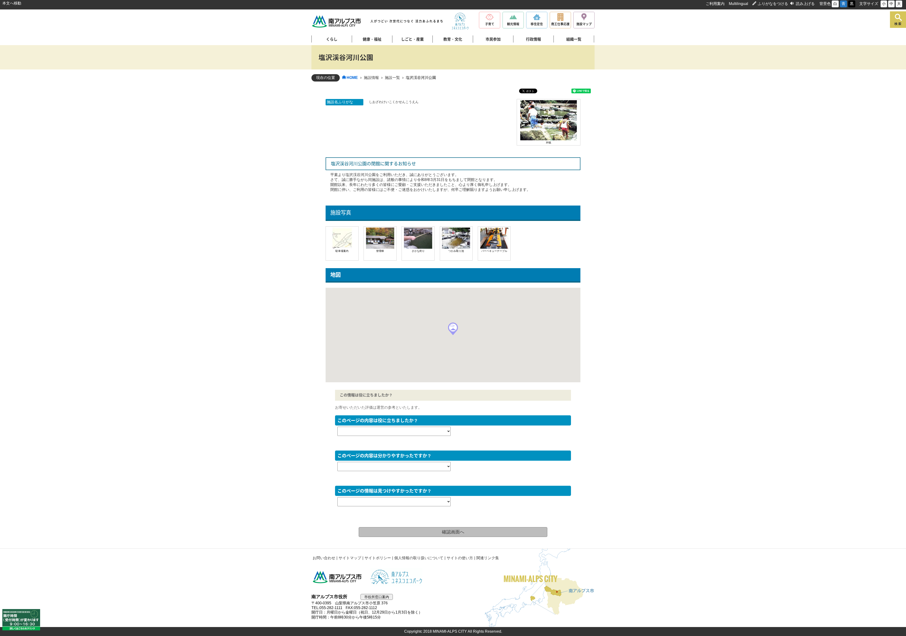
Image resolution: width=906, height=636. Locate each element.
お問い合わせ (324, 558)
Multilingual (738, 4)
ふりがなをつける (773, 4)
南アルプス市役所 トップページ (336, 21)
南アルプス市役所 (337, 577)
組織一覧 (573, 39)
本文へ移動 (11, 3)
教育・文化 (452, 39)
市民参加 (493, 39)
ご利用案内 (715, 4)
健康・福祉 (372, 39)
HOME (352, 78)
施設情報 (371, 78)
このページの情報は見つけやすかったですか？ (384, 491)
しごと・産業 (412, 39)
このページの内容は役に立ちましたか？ (377, 420)
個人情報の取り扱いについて (418, 558)
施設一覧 (392, 78)
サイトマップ (350, 558)
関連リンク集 (487, 558)
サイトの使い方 (460, 558)
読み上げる (805, 4)
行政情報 (533, 39)
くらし (331, 39)
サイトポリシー (378, 558)
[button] (453, 328)
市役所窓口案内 (376, 597)
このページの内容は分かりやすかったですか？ (384, 455)
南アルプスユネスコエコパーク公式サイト (460, 21)
